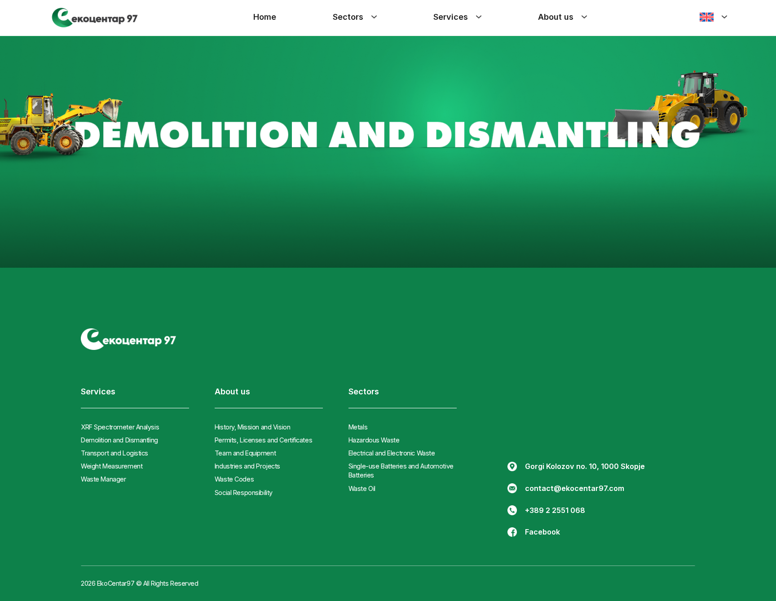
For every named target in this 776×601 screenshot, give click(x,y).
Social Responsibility (244, 492)
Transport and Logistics (114, 453)
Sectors (348, 17)
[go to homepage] (128, 339)
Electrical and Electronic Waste (391, 453)
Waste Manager (103, 479)
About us (555, 17)
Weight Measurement (111, 466)
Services (450, 17)
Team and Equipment (245, 453)
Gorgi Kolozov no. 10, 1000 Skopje (585, 466)
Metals (357, 427)
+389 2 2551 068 (555, 510)
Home (264, 17)
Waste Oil (361, 488)
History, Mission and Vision (252, 427)
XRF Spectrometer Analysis (120, 427)
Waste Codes (234, 479)
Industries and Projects (247, 466)
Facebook (542, 531)
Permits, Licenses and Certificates (263, 440)
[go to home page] (95, 18)
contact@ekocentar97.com (574, 488)
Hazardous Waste (374, 440)
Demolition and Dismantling (119, 440)
